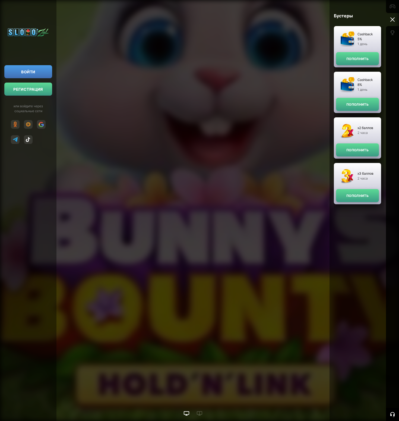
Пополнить (357, 59)
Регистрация (28, 89)
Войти (28, 72)
